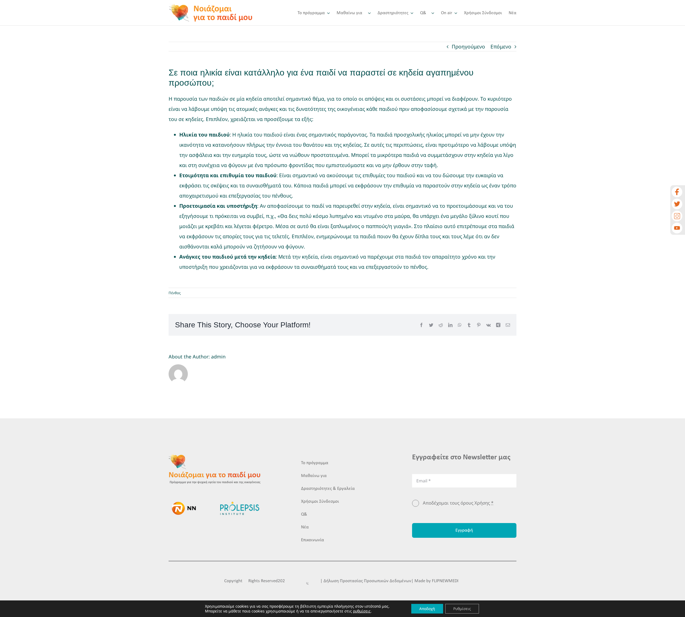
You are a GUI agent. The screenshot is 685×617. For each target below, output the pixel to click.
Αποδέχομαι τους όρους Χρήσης (458, 503)
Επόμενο (500, 46)
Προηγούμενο (468, 46)
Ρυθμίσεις (462, 608)
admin (218, 356)
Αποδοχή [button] (427, 608)
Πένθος (175, 292)
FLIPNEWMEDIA (446, 581)
